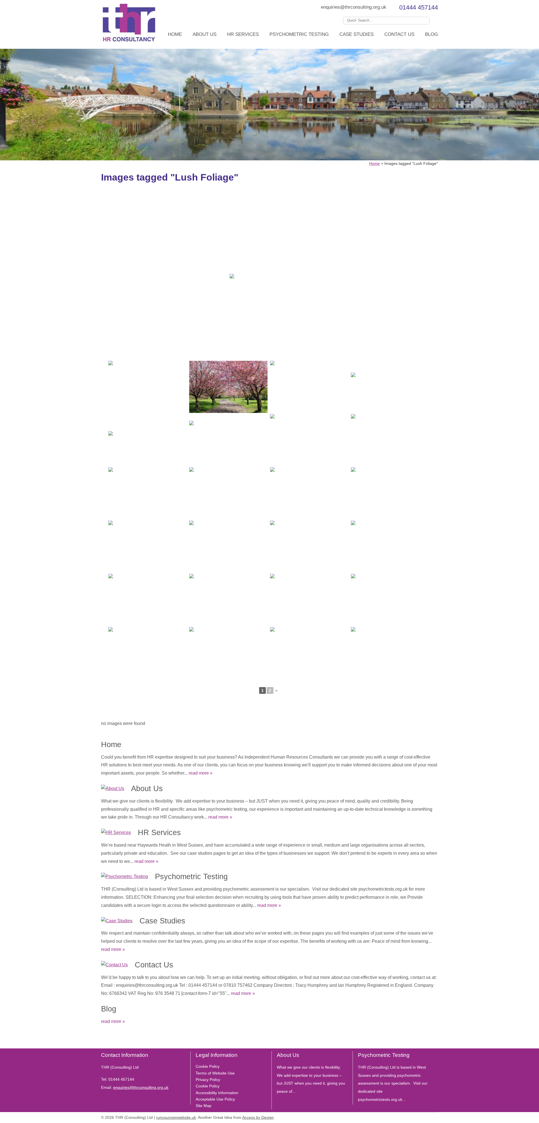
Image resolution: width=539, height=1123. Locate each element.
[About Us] (112, 789)
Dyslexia (427, 1116)
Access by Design (258, 1117)
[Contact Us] (114, 965)
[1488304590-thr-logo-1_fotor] (129, 24)
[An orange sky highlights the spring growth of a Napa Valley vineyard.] (228, 547)
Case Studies (356, 34)
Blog (431, 34)
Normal (410, 1116)
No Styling (435, 1116)
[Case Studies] (117, 921)
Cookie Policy (208, 1066)
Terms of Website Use (215, 1073)
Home (175, 34)
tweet (111, 1040)
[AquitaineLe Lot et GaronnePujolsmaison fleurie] (147, 600)
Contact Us (399, 34)
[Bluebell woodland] (147, 493)
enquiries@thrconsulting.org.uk (353, 7)
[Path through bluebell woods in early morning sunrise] (390, 493)
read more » (201, 773)
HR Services (243, 34)
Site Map (203, 1105)
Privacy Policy (208, 1079)
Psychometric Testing (299, 34)
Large (418, 1116)
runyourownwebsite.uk (176, 1117)
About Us (204, 34)
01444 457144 (418, 7)
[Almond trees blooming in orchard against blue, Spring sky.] (309, 547)
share (104, 1040)
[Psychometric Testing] (124, 877)
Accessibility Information (217, 1092)
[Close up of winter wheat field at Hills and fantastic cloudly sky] (228, 493)
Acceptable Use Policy (215, 1099)
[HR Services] (116, 833)
